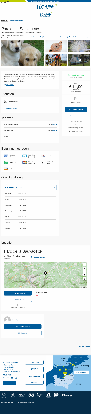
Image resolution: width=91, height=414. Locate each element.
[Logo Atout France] (40, 395)
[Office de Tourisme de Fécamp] (47, 7)
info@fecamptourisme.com (12, 371)
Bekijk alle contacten (76, 121)
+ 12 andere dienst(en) (75, 102)
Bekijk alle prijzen (76, 91)
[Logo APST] (21, 395)
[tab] (28, 187)
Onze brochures (34, 376)
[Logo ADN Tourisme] (31, 395)
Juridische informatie (7, 402)
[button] (5, 2)
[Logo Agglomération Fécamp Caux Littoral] (56, 395)
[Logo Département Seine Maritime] (48, 395)
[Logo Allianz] (67, 395)
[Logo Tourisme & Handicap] (13, 395)
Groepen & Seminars (34, 369)
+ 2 (79, 59)
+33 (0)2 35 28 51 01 (10, 369)
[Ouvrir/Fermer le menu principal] (34, 7)
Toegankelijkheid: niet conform (26, 402)
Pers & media (34, 362)
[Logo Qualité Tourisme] (4, 395)
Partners (34, 382)
